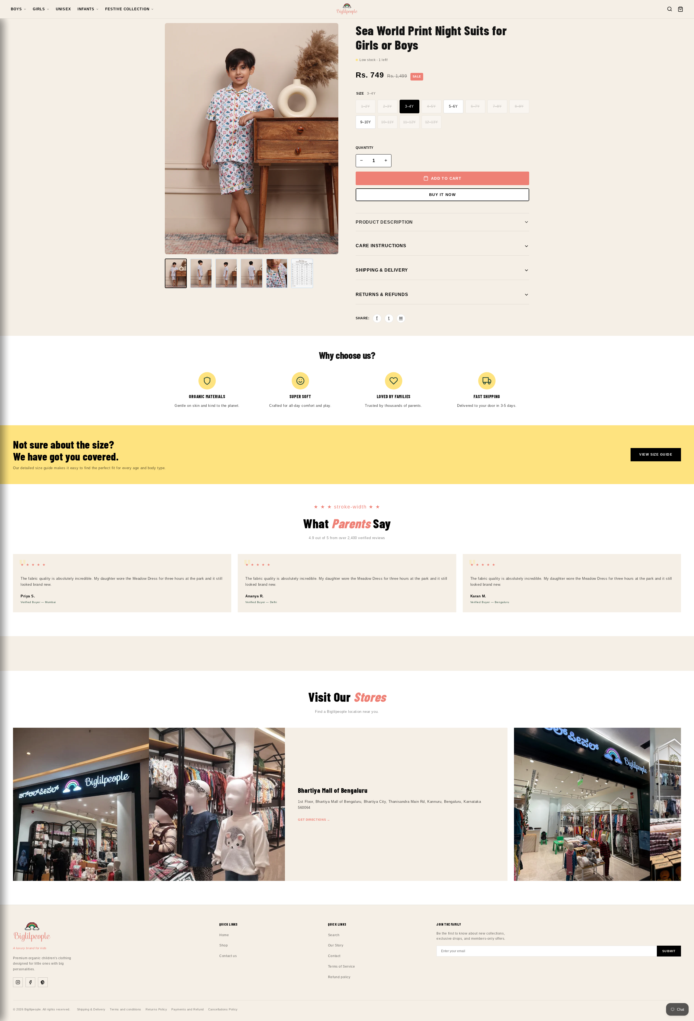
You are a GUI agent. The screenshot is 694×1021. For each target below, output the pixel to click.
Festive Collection (127, 9)
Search (334, 935)
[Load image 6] (302, 273)
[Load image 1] (176, 273)
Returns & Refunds (382, 294)
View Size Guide (655, 454)
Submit (669, 951)
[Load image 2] (201, 273)
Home (224, 935)
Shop (223, 945)
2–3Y (387, 106)
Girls (39, 9)
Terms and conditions (125, 1009)
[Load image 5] (277, 273)
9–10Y (365, 122)
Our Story (335, 945)
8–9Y (519, 106)
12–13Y (431, 122)
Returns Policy (156, 1009)
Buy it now (442, 194)
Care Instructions (381, 245)
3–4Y (409, 106)
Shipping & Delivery (382, 270)
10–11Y (387, 122)
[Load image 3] (226, 273)
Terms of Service (341, 966)
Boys (16, 9)
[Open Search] (669, 9)
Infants (86, 9)
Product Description (384, 222)
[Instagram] (18, 982)
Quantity (365, 148)
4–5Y (431, 106)
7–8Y (497, 106)
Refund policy (339, 977)
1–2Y (365, 106)
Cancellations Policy (223, 1009)
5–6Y (453, 106)
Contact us (228, 956)
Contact (334, 956)
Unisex (63, 9)
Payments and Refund (187, 1009)
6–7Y (475, 106)
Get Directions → (314, 819)
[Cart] (680, 9)
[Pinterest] (43, 982)
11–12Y (409, 122)
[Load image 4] (251, 273)
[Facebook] (30, 982)
